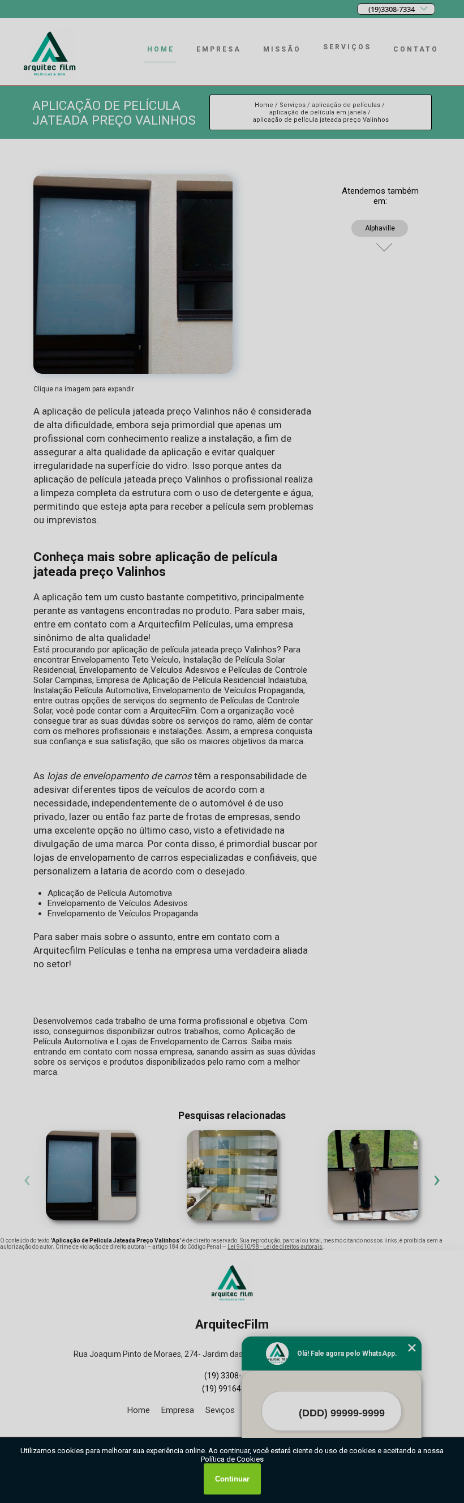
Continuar (232, 1479)
